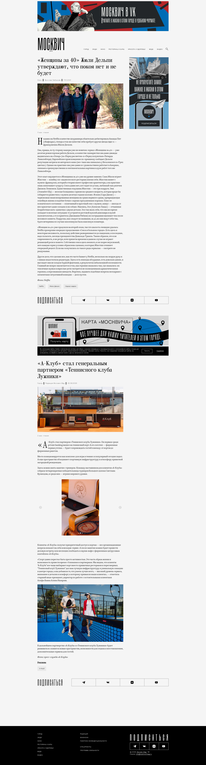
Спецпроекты (85, 747)
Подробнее (160, 351)
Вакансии (84, 737)
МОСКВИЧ (51, 44)
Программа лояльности (89, 750)
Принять (147, 351)
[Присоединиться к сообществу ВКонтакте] (108, 300)
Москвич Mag (142, 752)
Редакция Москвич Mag (55, 383)
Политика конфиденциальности (93, 741)
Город (39, 383)
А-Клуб (41, 668)
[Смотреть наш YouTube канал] (156, 300)
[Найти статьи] (167, 49)
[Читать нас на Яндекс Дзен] (132, 300)
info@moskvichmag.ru (144, 754)
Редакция (84, 734)
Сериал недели (70, 286)
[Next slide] (120, 507)
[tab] (78, 533)
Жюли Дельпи (54, 286)
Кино (39, 80)
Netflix (41, 286)
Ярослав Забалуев (53, 80)
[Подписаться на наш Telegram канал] (84, 300)
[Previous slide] (40, 507)
